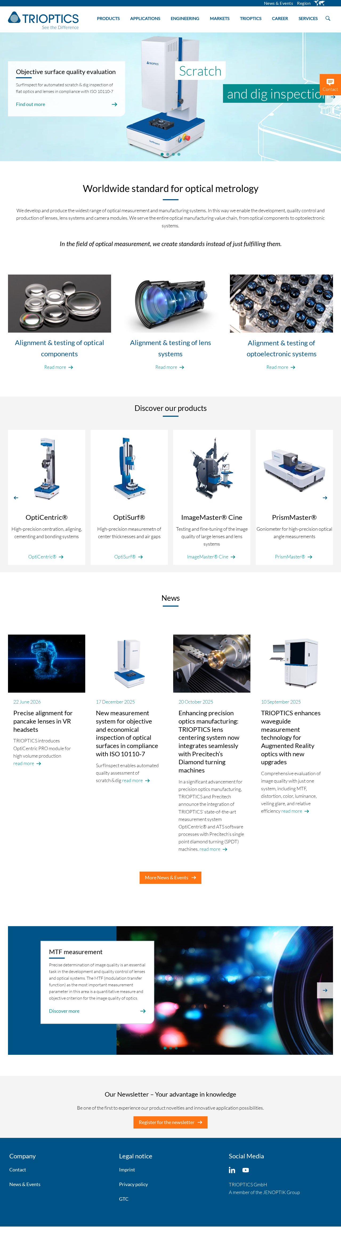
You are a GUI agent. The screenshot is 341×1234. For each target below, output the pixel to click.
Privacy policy (133, 1184)
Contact (17, 1169)
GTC (123, 1199)
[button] (16, 497)
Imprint (127, 1169)
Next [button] (333, 97)
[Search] (328, 18)
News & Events (24, 1184)
